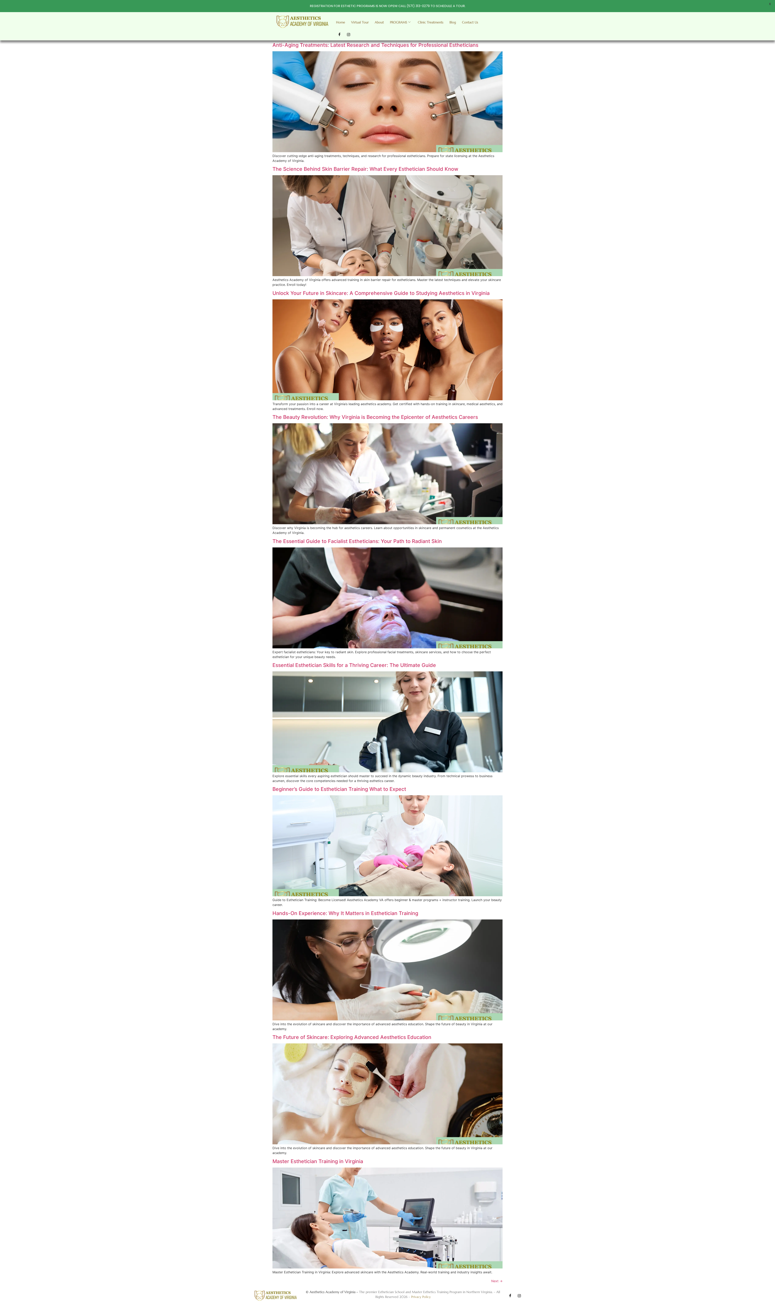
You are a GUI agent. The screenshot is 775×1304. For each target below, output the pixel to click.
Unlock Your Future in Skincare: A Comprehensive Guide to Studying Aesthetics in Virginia (381, 293)
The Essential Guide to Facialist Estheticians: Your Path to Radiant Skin (357, 541)
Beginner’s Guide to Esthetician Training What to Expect (339, 789)
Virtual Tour (360, 22)
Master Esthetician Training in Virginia (317, 1161)
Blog (452, 22)
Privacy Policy (421, 1297)
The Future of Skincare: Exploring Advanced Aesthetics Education (351, 1037)
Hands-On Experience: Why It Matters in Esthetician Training (345, 913)
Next (497, 1281)
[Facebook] (339, 34)
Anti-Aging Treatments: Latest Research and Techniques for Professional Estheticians (375, 45)
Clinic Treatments (430, 22)
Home (340, 22)
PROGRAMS (398, 22)
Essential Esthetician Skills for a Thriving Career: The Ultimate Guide (354, 665)
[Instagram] (349, 34)
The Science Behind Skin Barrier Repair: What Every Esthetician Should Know (365, 169)
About (379, 22)
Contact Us (470, 22)
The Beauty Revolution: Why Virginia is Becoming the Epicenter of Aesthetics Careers (375, 417)
